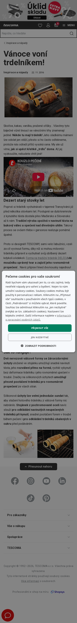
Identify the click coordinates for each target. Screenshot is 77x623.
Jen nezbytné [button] (40, 337)
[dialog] (38, 311)
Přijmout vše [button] (39, 328)
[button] (38, 346)
